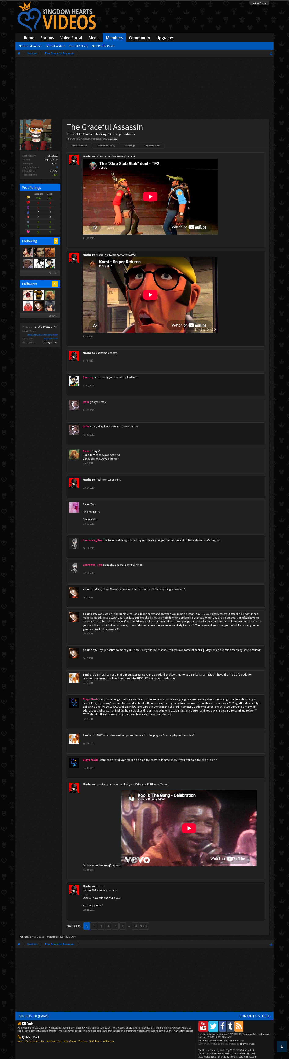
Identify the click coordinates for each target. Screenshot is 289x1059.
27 (55, 283)
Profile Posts (79, 145)
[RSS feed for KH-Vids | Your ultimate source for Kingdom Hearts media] (239, 1026)
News (20, 1041)
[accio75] (27, 306)
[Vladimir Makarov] (38, 295)
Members (114, 37)
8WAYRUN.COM (68, 936)
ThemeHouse (247, 1043)
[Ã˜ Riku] (38, 252)
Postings (130, 145)
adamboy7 (90, 589)
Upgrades (165, 37)
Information (152, 145)
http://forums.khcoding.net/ (42, 334)
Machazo (89, 156)
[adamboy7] (38, 306)
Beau (86, 504)
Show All (53, 273)
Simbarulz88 (91, 674)
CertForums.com (247, 1056)
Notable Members (30, 46)
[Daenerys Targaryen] (38, 263)
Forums (47, 37)
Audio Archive (54, 1041)
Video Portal (71, 37)
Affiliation (108, 1041)
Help (266, 1016)
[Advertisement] (144, 89)
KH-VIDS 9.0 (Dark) (34, 1016)
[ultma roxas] (27, 295)
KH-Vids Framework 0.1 (221, 1040)
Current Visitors (55, 46)
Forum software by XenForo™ (227, 1034)
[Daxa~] (49, 295)
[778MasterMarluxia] (49, 252)
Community (139, 37)
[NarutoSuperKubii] (27, 263)
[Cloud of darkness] (27, 252)
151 (135, 926)
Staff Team (95, 1041)
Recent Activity (106, 145)
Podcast (82, 1041)
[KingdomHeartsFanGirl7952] (49, 306)
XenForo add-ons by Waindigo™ (215, 1050)
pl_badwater (51, 338)
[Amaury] (49, 263)
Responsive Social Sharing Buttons (216, 1056)
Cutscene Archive (35, 1041)
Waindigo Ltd (247, 1050)
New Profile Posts (103, 46)
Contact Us (250, 1016)
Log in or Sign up (259, 3)
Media (94, 37)
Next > (144, 926)
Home (29, 37)
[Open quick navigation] (271, 53)
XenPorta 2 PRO (28, 936)
